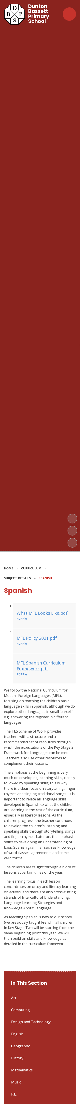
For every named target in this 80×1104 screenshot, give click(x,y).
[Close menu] (69, 14)
